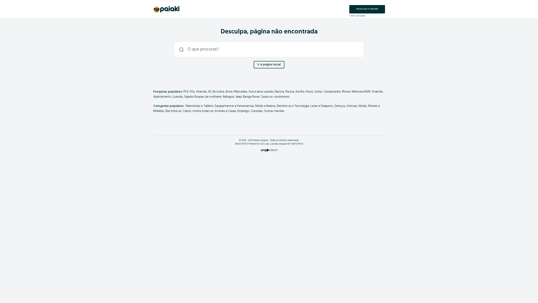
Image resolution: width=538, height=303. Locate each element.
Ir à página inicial (269, 64)
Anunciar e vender (367, 9)
